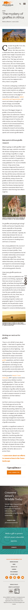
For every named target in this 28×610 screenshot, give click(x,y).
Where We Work (14, 562)
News (14, 564)
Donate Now (11, 520)
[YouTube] (22, 577)
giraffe (4, 360)
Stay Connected (14, 472)
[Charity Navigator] (11, 591)
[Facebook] (6, 577)
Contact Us (14, 567)
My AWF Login (14, 574)
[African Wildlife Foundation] (7, 4)
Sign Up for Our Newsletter (14, 559)
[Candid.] (17, 591)
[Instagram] (10, 577)
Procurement (14, 572)
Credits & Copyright (14, 587)
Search (20, 4)
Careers (14, 569)
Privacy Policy (14, 584)
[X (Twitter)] (18, 577)
